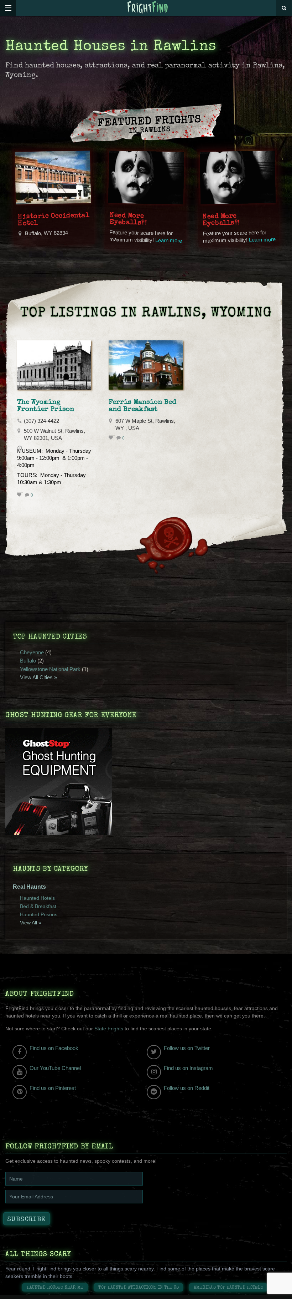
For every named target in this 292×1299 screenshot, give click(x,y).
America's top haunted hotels (228, 1287)
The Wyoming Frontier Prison (45, 406)
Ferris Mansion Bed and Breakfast (142, 406)
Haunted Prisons (38, 914)
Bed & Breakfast (38, 906)
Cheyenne (32, 652)
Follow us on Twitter (187, 1048)
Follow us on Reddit (186, 1088)
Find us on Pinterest (53, 1088)
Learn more (168, 241)
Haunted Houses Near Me (55, 1287)
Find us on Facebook (54, 1048)
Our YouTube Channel (55, 1068)
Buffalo (28, 661)
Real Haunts (29, 887)
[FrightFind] (148, 7)
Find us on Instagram (188, 1068)
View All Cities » (38, 677)
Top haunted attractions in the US (138, 1287)
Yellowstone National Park (50, 669)
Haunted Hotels (37, 898)
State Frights (108, 1028)
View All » (30, 922)
